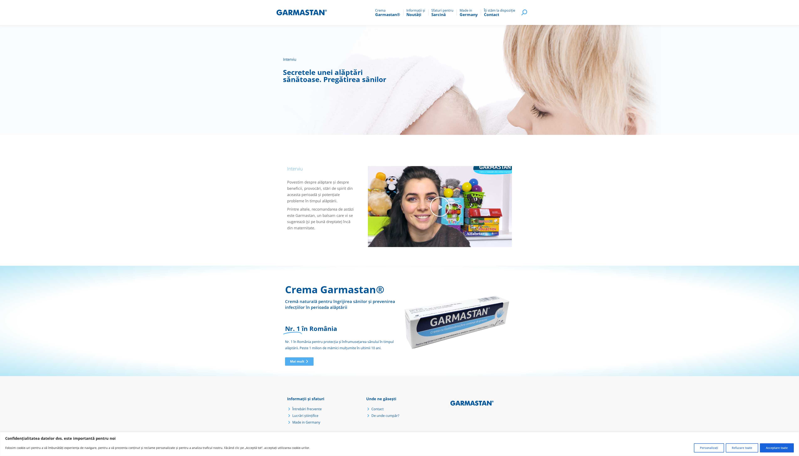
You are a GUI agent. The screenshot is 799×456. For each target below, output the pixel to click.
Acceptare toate (777, 448)
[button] (439, 206)
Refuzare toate (742, 448)
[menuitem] (387, 12)
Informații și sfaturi (305, 398)
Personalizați (709, 448)
